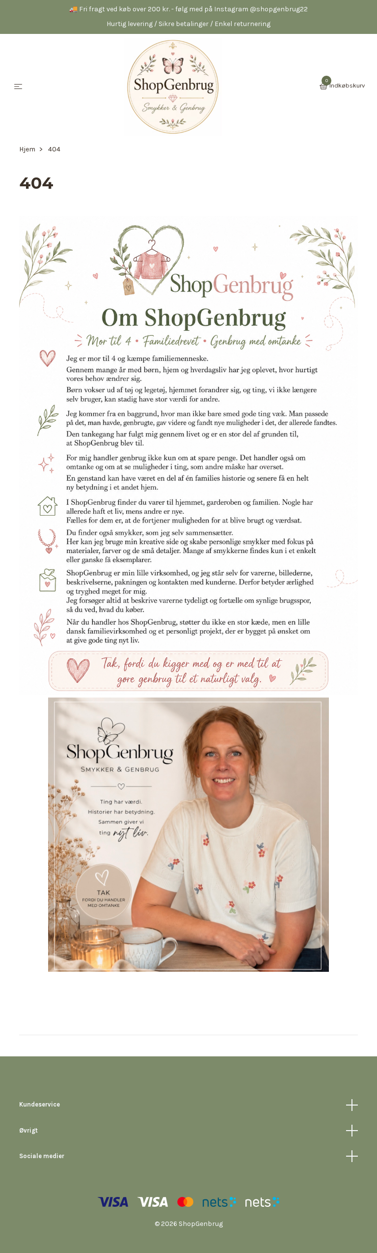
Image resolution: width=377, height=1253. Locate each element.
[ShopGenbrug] (173, 87)
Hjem (27, 149)
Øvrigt (28, 1130)
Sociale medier (41, 1156)
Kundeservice (39, 1104)
